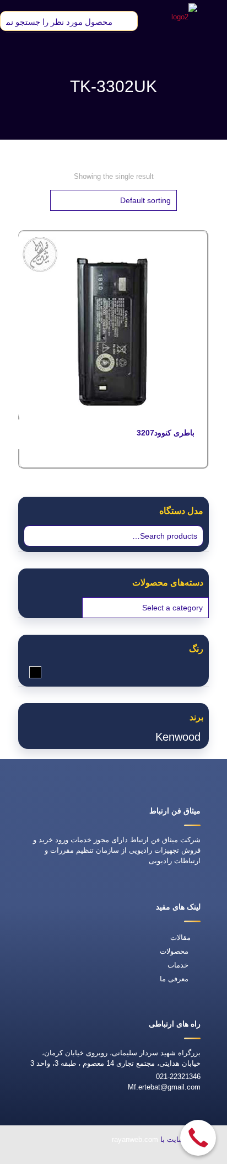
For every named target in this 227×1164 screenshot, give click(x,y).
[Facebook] (116, 1156)
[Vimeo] (66, 1156)
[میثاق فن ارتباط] (184, 16)
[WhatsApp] (142, 1156)
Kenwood (178, 737)
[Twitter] (91, 1156)
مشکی (29, 672)
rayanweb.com (135, 1139)
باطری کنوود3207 (165, 432)
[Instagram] (40, 1156)
